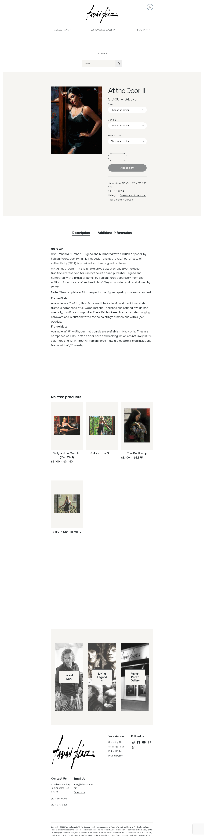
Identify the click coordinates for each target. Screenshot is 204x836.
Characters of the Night (133, 195)
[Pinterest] (149, 742)
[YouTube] (144, 742)
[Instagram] (133, 742)
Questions (79, 792)
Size (110, 104)
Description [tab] (81, 233)
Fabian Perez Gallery (135, 677)
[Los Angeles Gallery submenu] (116, 29)
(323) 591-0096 (59, 798)
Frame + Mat (115, 135)
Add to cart (127, 167)
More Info (65, 469)
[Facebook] (138, 742)
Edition (112, 119)
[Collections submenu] (70, 29)
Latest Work (69, 677)
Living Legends (102, 677)
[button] (97, 91)
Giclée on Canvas (123, 199)
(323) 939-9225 (59, 804)
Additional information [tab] (115, 233)
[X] (133, 748)
